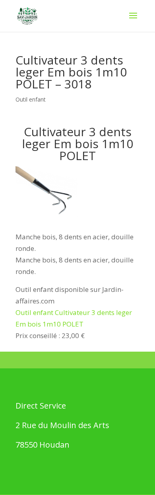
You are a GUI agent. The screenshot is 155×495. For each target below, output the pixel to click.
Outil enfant (30, 99)
